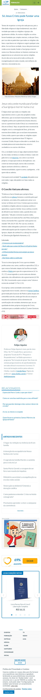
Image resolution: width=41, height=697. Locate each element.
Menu (34, 3)
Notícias (7, 639)
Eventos (7, 632)
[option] (20, 595)
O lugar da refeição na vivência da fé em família (19, 444)
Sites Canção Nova (38, 3)
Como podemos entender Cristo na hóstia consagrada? (19, 495)
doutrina (15, 158)
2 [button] (16, 615)
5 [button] (29, 615)
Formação (8, 635)
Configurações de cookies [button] (12, 689)
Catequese (23, 9)
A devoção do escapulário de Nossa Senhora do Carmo (17, 452)
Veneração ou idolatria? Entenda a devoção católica (17, 487)
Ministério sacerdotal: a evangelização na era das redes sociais (19, 478)
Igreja (16, 9)
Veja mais (20, 510)
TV (24, 632)
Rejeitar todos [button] (27, 689)
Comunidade (8, 652)
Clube (6, 645)
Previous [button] (3, 595)
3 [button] (20, 615)
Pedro (10, 271)
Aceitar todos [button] (9, 692)
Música (6, 642)
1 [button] (11, 615)
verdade (24, 177)
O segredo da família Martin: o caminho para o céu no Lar (19, 461)
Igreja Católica (33, 291)
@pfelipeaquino (9, 376)
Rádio (25, 635)
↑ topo (20, 629)
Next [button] (37, 595)
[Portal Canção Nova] (6, 2)
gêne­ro (14, 197)
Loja (24, 639)
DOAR (20, 663)
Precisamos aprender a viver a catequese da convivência (19, 504)
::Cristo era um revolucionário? (13, 243)
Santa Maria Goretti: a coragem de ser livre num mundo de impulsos (18, 469)
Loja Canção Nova (12, 573)
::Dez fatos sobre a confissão (12, 258)
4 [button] (25, 615)
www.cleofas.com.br (19, 374)
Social (6, 655)
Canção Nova (21, 371)
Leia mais (14, 686)
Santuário (8, 649)
